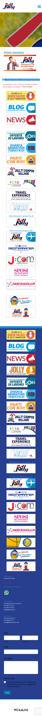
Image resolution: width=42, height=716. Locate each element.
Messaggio (8, 658)
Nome (6, 642)
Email (6, 647)
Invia (7, 692)
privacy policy (7, 582)
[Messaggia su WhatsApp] (21, 593)
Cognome (25, 642)
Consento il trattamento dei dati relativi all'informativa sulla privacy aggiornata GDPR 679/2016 (21, 684)
